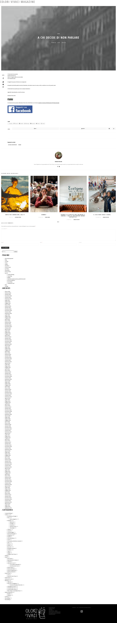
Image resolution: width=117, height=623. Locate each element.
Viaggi (8, 552)
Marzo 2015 (7, 475)
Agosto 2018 (7, 415)
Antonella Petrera (18, 217)
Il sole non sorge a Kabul (102, 214)
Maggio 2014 (8, 490)
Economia (12, 524)
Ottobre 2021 (8, 360)
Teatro (8, 551)
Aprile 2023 (7, 335)
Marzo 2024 (7, 320)
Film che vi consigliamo (12, 583)
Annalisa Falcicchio (58, 161)
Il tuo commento (4, 228)
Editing (8, 277)
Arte (8, 517)
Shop (6, 284)
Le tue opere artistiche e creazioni (14, 541)
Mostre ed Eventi (11, 568)
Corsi (8, 574)
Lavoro (8, 539)
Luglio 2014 (7, 487)
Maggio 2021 (8, 367)
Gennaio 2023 (8, 338)
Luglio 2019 (7, 399)
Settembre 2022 (8, 344)
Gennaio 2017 (8, 443)
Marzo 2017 (7, 440)
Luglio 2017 (7, 434)
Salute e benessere (9, 592)
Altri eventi (9, 558)
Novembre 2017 (8, 429)
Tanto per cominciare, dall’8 (15, 214)
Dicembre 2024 (8, 309)
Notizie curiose (13, 526)
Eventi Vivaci (7, 573)
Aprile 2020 (7, 386)
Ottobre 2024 (8, 312)
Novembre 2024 (8, 310)
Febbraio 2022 (8, 354)
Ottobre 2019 (8, 395)
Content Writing (10, 274)
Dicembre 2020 (8, 374)
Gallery (6, 264)
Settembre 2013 (8, 502)
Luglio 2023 (7, 331)
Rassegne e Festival (11, 548)
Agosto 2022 (7, 345)
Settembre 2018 (8, 414)
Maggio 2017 (8, 437)
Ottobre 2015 (8, 465)
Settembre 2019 (8, 396)
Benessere (12, 522)
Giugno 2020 (7, 383)
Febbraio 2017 (8, 442)
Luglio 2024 (7, 314)
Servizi (6, 273)
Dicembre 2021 (8, 357)
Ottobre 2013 (8, 500)
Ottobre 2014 (8, 483)
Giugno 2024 (7, 316)
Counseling (9, 276)
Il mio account (8, 267)
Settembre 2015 (8, 467)
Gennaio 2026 (8, 294)
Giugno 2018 (7, 418)
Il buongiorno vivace (11, 586)
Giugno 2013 (7, 506)
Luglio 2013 (7, 505)
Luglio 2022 (7, 347)
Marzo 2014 (7, 493)
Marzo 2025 (7, 304)
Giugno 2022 (7, 348)
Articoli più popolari (9, 258)
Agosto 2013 (7, 503)
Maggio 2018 (8, 420)
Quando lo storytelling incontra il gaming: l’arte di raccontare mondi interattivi (73, 216)
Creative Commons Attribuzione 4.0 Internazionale (48, 102)
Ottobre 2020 (8, 377)
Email (41, 242)
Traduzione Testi (10, 283)
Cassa (6, 262)
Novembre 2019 (8, 393)
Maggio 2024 (8, 317)
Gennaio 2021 (8, 373)
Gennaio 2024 (8, 323)
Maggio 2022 (8, 350)
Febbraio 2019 (8, 407)
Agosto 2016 (7, 450)
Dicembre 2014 (8, 480)
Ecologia (11, 523)
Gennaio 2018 (8, 426)
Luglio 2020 (7, 382)
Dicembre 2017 (8, 427)
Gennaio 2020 (8, 390)
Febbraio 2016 (8, 459)
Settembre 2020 (8, 379)
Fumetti (9, 536)
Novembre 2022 (8, 341)
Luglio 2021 (7, 364)
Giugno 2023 (7, 332)
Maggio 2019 (8, 402)
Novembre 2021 (8, 358)
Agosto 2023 (7, 329)
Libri (8, 542)
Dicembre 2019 (8, 392)
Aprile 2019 (7, 404)
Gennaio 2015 (8, 478)
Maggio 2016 (8, 455)
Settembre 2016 (8, 449)
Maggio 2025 (8, 303)
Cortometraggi (10, 532)
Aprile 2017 (7, 439)
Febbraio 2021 (8, 371)
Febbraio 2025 (8, 306)
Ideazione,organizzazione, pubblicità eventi (16, 278)
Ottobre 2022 (8, 342)
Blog (6, 259)
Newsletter (7, 270)
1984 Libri (9, 582)
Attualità (9, 520)
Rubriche (7, 580)
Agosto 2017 (7, 433)
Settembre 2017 (8, 431)
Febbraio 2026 (8, 292)
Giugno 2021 (7, 366)
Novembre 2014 (8, 481)
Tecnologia (12, 527)
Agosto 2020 (7, 380)
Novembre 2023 (8, 326)
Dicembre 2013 (8, 497)
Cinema (8, 529)
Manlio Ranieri (47, 217)
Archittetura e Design (11, 516)
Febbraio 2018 (8, 424)
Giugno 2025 (7, 301)
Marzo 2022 (7, 352)
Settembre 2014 (8, 484)
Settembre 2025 (8, 298)
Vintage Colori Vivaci (11, 554)
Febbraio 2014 (8, 494)
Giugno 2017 (7, 436)
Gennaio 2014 (8, 496)
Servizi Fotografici (11, 280)
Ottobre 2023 (8, 328)
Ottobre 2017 (8, 430)
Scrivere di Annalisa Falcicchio (16, 584)
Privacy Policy (8, 271)
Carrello (6, 261)
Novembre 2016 (8, 446)
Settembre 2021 (8, 361)
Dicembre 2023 (8, 325)
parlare (20, 144)
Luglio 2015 (7, 469)
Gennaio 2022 (8, 355)
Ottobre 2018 (8, 412)
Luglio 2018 (7, 417)
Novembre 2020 (8, 376)
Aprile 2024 (7, 319)
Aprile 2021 (7, 369)
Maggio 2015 (8, 472)
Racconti (9, 546)
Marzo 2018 (7, 423)
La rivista (7, 268)
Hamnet (43, 214)
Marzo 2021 (7, 370)
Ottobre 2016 (8, 448)
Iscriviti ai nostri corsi (14, 565)
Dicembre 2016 (8, 445)
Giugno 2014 (7, 488)
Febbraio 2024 (8, 322)
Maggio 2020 (8, 385)
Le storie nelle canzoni (11, 589)
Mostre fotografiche (11, 570)
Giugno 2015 (7, 471)
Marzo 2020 (7, 388)
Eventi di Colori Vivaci (12, 576)
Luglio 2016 (7, 452)
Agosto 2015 (7, 468)
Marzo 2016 (7, 458)
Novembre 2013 (8, 499)
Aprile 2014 (7, 491)
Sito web (80, 242)
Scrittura (9, 549)
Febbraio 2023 (8, 336)
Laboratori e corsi (11, 563)
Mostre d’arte (10, 567)
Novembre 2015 (8, 464)
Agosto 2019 (7, 398)
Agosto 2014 (7, 486)
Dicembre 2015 (8, 462)
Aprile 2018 (7, 421)
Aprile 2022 (7, 351)
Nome (2, 242)
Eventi (6, 557)
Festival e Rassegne (11, 533)
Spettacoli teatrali (11, 571)
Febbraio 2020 (8, 389)
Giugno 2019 (7, 401)
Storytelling (9, 281)
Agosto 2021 (7, 363)
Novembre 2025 (8, 295)
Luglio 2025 (7, 300)
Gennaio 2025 (8, 307)
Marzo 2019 (7, 405)
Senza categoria (13, 519)
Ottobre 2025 (8, 297)
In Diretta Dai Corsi (11, 587)
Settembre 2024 (8, 313)
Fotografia (9, 535)
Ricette (8, 593)
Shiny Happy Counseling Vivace (13, 590)
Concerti (9, 530)
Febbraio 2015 (8, 477)
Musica (8, 544)
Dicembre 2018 (8, 409)
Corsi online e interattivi (15, 564)
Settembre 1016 (8, 507)
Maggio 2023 (8, 333)
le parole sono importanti (12, 144)
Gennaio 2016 (8, 461)
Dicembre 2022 (8, 339)
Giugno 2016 (7, 453)
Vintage (6, 286)
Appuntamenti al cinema (12, 560)
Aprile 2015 (7, 474)
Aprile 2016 (7, 456)
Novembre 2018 (8, 411)
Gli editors (7, 265)
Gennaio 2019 (8, 408)
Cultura (58, 33)
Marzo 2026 (7, 291)
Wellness (9, 595)
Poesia (8, 545)
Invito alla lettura (10, 538)
